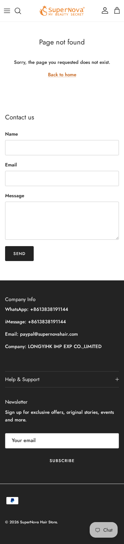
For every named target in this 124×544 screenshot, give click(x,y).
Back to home (62, 74)
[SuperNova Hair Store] (62, 10)
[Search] (21, 11)
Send (19, 254)
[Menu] (7, 11)
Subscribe (62, 461)
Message (14, 195)
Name (11, 134)
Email (11, 165)
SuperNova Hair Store (38, 522)
